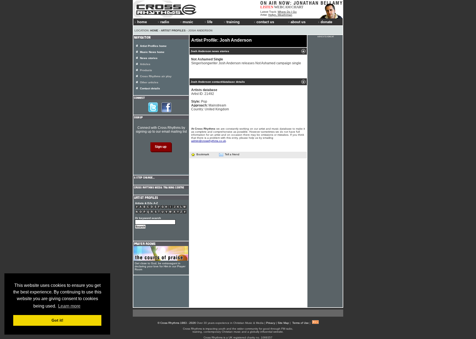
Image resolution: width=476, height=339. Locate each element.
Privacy (270, 322)
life (209, 22)
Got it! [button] (57, 320)
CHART (297, 7)
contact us (265, 22)
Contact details (150, 88)
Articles (145, 64)
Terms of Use (300, 322)
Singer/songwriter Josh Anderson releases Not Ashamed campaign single (246, 61)
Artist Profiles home (153, 45)
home (142, 22)
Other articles (149, 82)
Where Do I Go (287, 11)
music (188, 22)
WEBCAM (282, 7)
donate (326, 22)
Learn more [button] (69, 306)
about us (298, 22)
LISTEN (266, 7)
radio (164, 22)
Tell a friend (232, 154)
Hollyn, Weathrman (280, 14)
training (233, 22)
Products (146, 70)
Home (154, 30)
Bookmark (202, 154)
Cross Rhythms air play (156, 76)
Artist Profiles (173, 30)
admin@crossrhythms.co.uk (208, 140)
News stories (149, 58)
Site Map (283, 322)
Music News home (152, 52)
